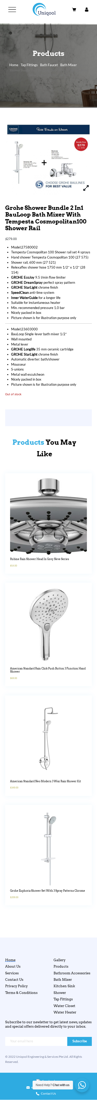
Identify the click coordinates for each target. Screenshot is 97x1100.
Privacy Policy (16, 986)
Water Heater (65, 1012)
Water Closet (64, 1006)
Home (13, 65)
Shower (60, 993)
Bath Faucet (49, 65)
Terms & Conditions (21, 993)
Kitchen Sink (64, 986)
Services (12, 973)
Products (61, 966)
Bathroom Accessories (72, 973)
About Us (12, 966)
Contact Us (14, 979)
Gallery (59, 960)
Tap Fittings (29, 65)
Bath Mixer (68, 65)
